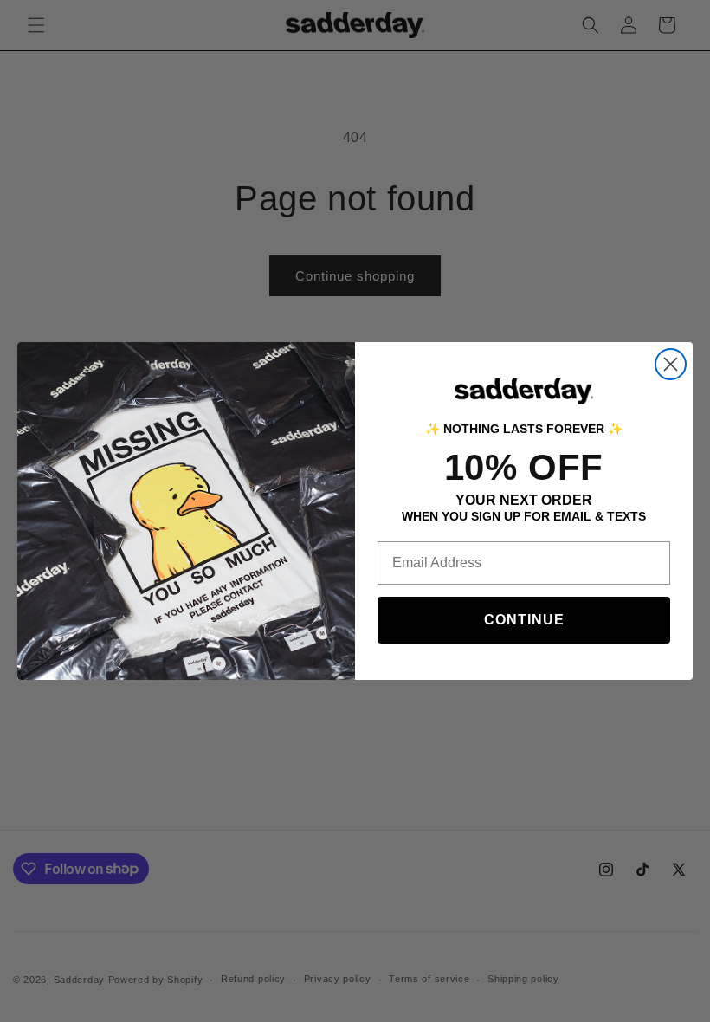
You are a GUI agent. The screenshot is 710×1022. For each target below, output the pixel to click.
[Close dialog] (670, 364)
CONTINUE (524, 619)
